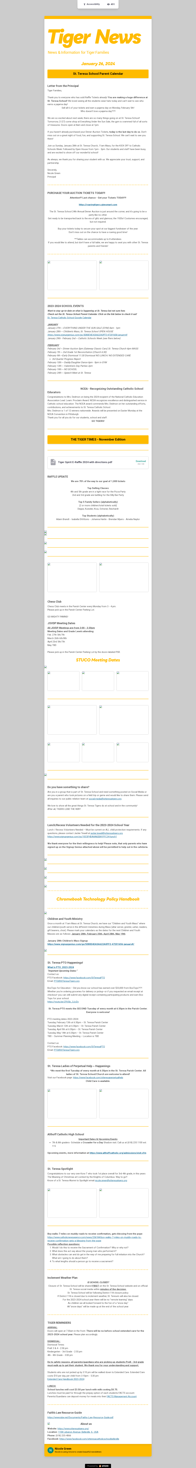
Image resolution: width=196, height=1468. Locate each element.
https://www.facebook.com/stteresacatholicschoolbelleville (89, 1439)
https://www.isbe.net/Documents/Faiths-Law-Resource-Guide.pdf (80, 1417)
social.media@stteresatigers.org (105, 798)
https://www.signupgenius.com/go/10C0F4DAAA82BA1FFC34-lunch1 (82, 836)
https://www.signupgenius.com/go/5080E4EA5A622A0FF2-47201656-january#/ (87, 334)
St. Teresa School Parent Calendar (98, 74)
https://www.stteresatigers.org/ (73, 1428)
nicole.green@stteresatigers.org (111, 1180)
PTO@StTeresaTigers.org (66, 981)
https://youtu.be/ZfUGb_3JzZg (63, 1001)
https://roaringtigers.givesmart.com (98, 204)
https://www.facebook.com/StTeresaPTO (84, 977)
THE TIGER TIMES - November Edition (98, 439)
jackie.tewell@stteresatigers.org (107, 833)
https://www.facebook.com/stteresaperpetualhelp (98, 1077)
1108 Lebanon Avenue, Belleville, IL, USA (78, 1432)
